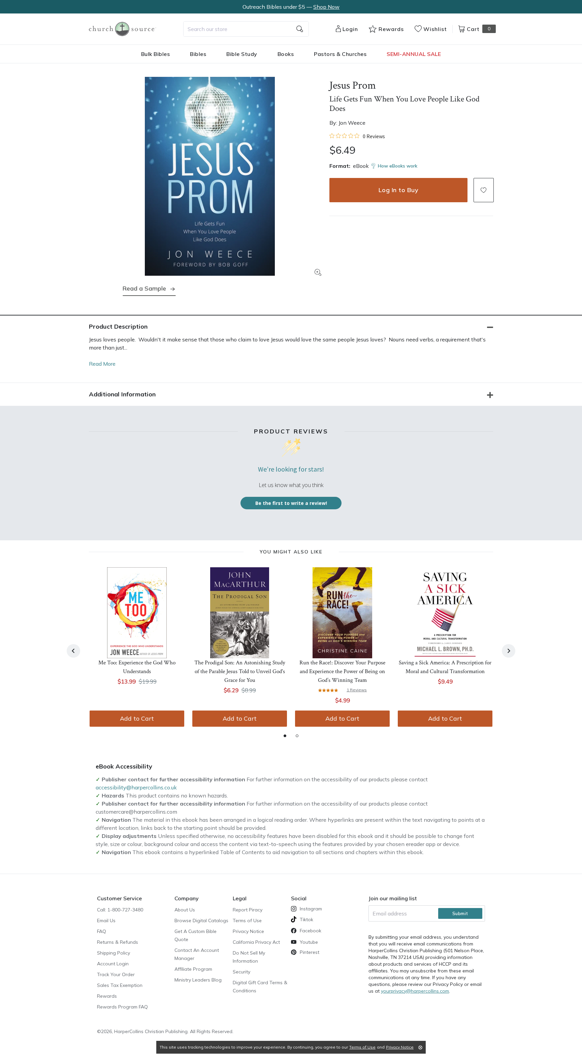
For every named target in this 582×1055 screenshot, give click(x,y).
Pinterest (309, 952)
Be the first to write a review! (291, 503)
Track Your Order (116, 974)
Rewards (107, 996)
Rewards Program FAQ (122, 1007)
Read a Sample (144, 288)
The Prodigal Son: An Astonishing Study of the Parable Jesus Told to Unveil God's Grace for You (239, 671)
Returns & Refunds (117, 942)
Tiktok (306, 919)
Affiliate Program (193, 969)
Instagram (311, 909)
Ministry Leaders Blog (198, 980)
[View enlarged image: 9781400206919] (209, 176)
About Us (184, 910)
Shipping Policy (113, 953)
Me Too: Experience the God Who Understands (136, 667)
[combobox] (246, 29)
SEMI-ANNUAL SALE (414, 54)
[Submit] (299, 29)
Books (286, 54)
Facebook (310, 931)
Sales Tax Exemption (119, 985)
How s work (397, 166)
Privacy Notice (248, 931)
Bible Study (241, 54)
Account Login (113, 964)
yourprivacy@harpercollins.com (415, 991)
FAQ (101, 931)
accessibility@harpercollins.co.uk (136, 787)
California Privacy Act (256, 942)
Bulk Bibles (155, 54)
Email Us (106, 920)
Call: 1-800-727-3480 (120, 910)
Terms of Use (247, 920)
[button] (484, 190)
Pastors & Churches (340, 54)
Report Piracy (247, 910)
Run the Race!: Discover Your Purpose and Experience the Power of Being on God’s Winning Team (342, 671)
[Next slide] (508, 651)
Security (241, 972)
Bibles (198, 54)
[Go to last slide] (73, 651)
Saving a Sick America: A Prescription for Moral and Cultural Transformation (445, 667)
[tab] (285, 735)
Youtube (309, 942)
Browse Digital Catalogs (201, 920)
